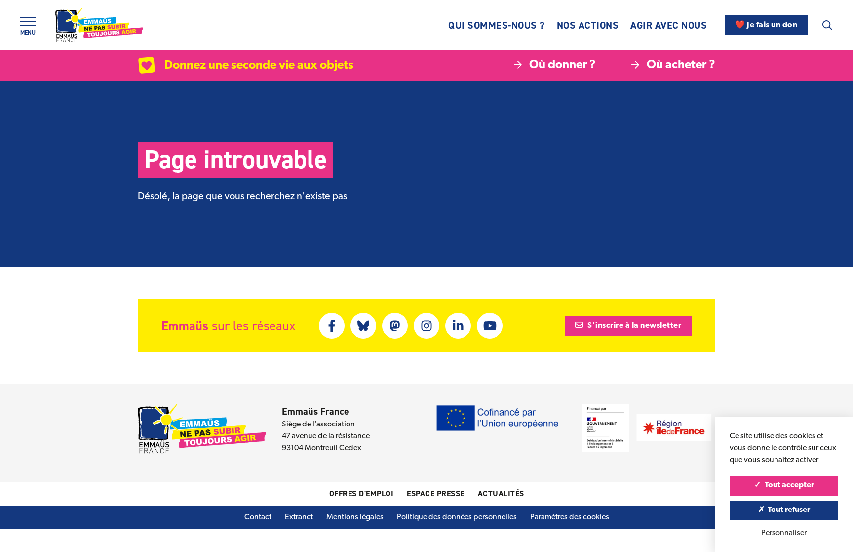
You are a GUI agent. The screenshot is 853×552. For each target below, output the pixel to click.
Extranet (299, 517)
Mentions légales (355, 517)
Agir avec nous (668, 25)
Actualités (501, 493)
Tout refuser (788, 510)
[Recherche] (827, 25)
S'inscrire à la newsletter (634, 326)
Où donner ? (562, 65)
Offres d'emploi (361, 493)
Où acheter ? (681, 65)
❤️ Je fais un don (766, 25)
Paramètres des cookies (569, 517)
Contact (257, 517)
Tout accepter (788, 485)
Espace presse (436, 493)
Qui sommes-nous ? (496, 25)
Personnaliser (784, 533)
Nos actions (588, 25)
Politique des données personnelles (457, 517)
